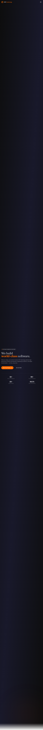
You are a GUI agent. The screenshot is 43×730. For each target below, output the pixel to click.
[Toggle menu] (41, 2)
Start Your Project (6, 367)
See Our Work (19, 367)
